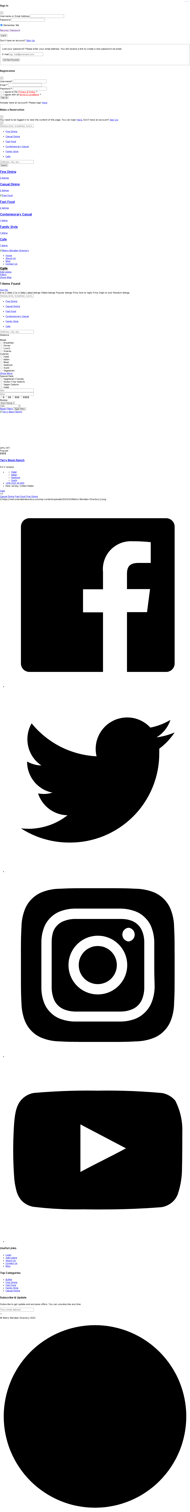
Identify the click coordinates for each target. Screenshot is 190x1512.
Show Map (6, 277)
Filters (3, 274)
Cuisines (4, 353)
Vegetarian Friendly (13, 379)
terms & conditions (29, 94)
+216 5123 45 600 (15, 483)
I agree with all (22, 94)
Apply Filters (20, 409)
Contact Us (11, 263)
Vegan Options (11, 384)
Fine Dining (32, 496)
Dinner (7, 345)
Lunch (6, 348)
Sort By (4, 289)
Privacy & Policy (26, 91)
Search (4, 165)
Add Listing (5, 272)
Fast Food (20, 496)
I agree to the (20, 91)
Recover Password (10, 30)
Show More (6, 373)
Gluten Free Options (14, 381)
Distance (4, 335)
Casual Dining (7, 496)
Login (8, 1255)
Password (5, 19)
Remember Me (11, 25)
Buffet (9, 1279)
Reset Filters (6, 408)
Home (9, 255)
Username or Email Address (15, 16)
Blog (8, 261)
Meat (6, 362)
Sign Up (30, 40)
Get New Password (11, 60)
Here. (80, 119)
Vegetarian (9, 370)
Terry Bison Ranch (12, 460)
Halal (6, 356)
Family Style (12, 1288)
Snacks (7, 351)
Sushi (6, 367)
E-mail (5, 54)
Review (4, 400)
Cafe (2, 490)
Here (44, 102)
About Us (11, 258)
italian (6, 359)
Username (6, 81)
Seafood (7, 365)
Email (4, 85)
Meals (3, 340)
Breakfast (8, 342)
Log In (3, 35)
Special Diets (6, 376)
